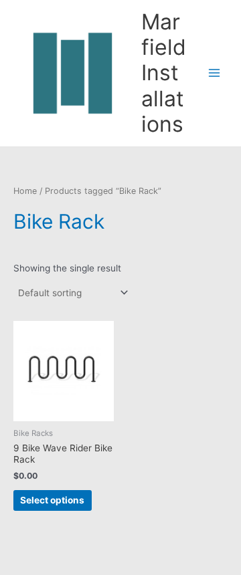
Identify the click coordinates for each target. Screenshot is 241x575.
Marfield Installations (163, 73)
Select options (52, 500)
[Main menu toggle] (215, 73)
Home (25, 191)
